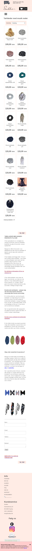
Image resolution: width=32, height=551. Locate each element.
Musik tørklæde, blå (10, 146)
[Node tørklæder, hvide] (22, 32)
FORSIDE (6, 478)
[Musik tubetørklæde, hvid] (10, 96)
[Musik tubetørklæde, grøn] (22, 75)
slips (6, 367)
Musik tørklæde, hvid (10, 167)
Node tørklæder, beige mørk (10, 39)
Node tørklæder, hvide (22, 39)
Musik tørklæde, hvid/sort (22, 167)
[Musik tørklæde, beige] (22, 118)
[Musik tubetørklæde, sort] (10, 118)
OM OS (6, 490)
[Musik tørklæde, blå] (10, 139)
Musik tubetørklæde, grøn (22, 82)
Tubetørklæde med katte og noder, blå (10, 211)
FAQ (5, 487)
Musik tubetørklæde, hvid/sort (22, 104)
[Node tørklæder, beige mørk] (10, 32)
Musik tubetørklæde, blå (10, 81)
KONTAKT (7, 492)
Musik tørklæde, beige (22, 124)
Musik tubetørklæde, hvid (10, 104)
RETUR (6, 481)
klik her (25, 548)
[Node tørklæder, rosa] (10, 53)
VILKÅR (6, 485)
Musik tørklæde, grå (22, 146)
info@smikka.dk (8, 513)
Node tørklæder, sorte (22, 60)
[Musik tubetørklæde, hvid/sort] (22, 96)
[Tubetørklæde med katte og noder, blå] (10, 203)
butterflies (11, 367)
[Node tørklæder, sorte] (22, 53)
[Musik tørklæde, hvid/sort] (22, 160)
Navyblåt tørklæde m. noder (22, 189)
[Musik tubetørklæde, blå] (10, 75)
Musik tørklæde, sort (10, 188)
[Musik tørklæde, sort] (10, 182)
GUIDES (6, 483)
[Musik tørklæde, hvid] (10, 160)
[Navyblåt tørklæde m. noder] (22, 182)
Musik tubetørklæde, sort (10, 125)
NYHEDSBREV (8, 494)
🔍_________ (7, 497)
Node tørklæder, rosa (10, 60)
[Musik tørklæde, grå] (22, 139)
